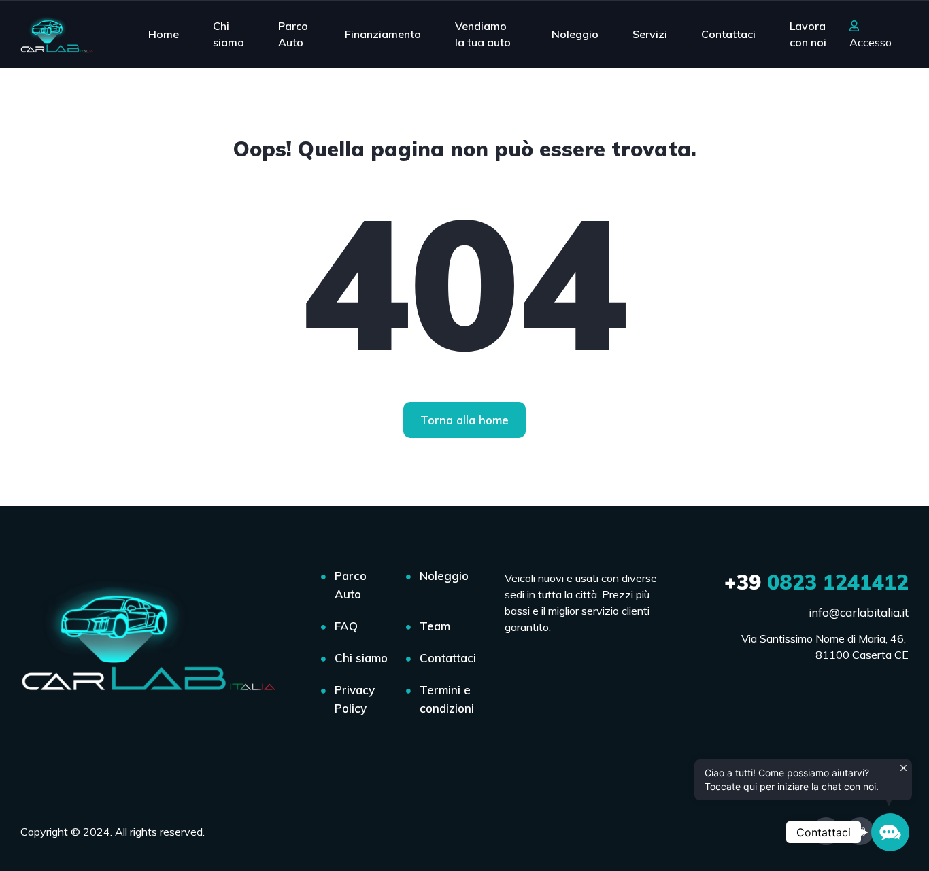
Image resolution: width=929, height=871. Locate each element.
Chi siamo (228, 34)
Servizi (649, 34)
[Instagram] (860, 831)
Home (163, 34)
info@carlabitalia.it (859, 612)
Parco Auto (293, 34)
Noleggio (575, 34)
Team (435, 626)
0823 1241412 (816, 582)
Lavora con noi (808, 34)
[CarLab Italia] (59, 34)
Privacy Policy (355, 699)
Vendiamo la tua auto (483, 34)
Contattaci (728, 34)
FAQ (346, 626)
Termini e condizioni (447, 699)
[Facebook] (826, 831)
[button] (890, 832)
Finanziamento (383, 34)
